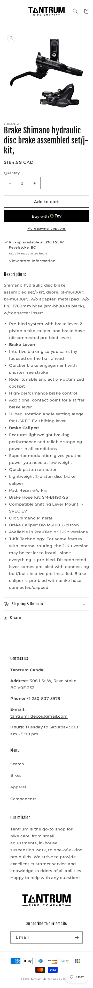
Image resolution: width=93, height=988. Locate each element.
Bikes (15, 775)
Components (23, 799)
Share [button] (15, 617)
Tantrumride (39, 979)
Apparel (18, 787)
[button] (6, 11)
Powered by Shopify (60, 979)
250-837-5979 (46, 698)
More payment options (46, 228)
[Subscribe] (76, 937)
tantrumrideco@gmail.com (39, 716)
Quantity (12, 173)
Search (17, 764)
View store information (32, 261)
